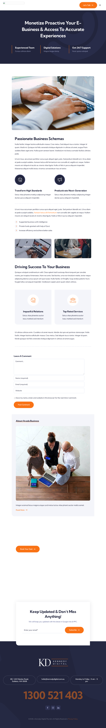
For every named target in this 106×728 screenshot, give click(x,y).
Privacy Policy (73, 719)
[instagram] (53, 708)
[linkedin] (58, 708)
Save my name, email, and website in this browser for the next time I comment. (46, 398)
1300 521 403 (53, 695)
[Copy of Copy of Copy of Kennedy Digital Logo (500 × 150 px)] (13, 3)
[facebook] (47, 708)
